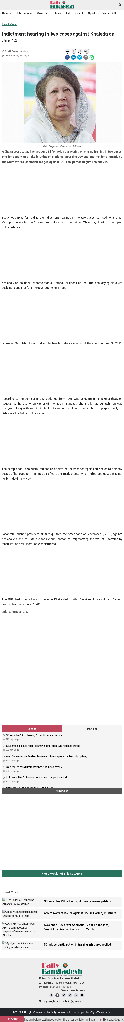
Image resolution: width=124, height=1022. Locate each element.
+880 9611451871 (55, 986)
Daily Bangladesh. (60, 1012)
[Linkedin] (76, 995)
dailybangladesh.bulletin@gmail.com (63, 1001)
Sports (92, 13)
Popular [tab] (92, 729)
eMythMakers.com (100, 1012)
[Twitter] (64, 995)
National (7, 13)
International (24, 13)
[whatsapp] (92, 57)
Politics (56, 13)
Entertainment (74, 13)
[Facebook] (51, 995)
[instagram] (70, 995)
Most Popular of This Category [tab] (62, 873)
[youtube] (82, 995)
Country (42, 13)
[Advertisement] (62, 639)
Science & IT (109, 13)
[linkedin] (73, 57)
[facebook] (67, 57)
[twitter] (79, 57)
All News (61, 790)
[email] (85, 57)
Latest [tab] (31, 729)
